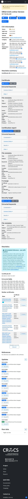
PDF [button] (11, 83)
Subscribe (22, 18)
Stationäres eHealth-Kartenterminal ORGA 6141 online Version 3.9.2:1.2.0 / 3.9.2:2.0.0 (7, 308)
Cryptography (7, 137)
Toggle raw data (7, 432)
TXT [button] (15, 83)
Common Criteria (8, 90)
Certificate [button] (5, 83)
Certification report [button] (8, 131)
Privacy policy (6, 485)
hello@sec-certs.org (8, 497)
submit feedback (15, 269)
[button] (26, 360)
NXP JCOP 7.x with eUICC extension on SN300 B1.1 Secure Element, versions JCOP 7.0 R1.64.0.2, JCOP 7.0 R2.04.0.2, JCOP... (7, 318)
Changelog (5, 488)
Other (5, 94)
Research (5, 474)
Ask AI (5, 18)
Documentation (6, 483)
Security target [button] (7, 201)
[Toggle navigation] (25, 2)
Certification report (21, 58)
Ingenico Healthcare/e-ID (16, 37)
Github (4, 469)
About (4, 471)
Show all (14, 347)
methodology (19, 266)
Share (5, 21)
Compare (14, 18)
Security (6, 145)
